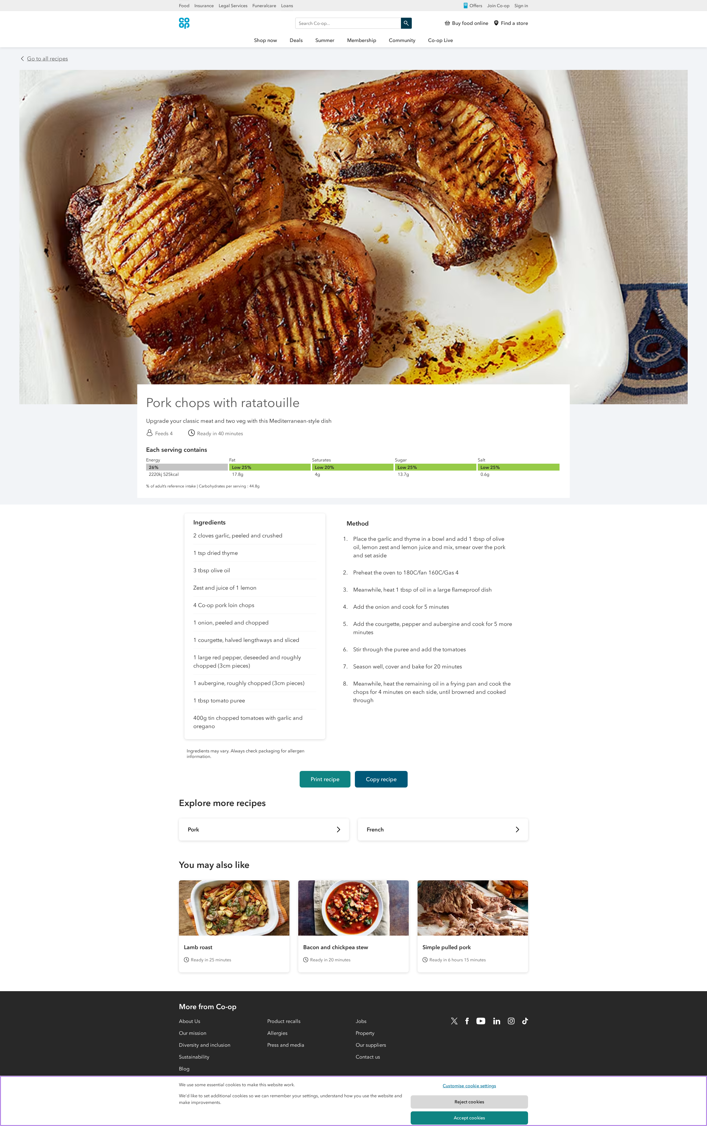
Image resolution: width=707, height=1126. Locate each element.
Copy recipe (381, 779)
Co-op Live (440, 40)
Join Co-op (498, 5)
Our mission (192, 1033)
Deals (296, 40)
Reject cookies (469, 1101)
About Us (189, 1021)
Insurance (204, 5)
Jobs (361, 1021)
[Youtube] (480, 1021)
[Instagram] (511, 1021)
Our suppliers (371, 1045)
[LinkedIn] (496, 1021)
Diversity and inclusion (204, 1045)
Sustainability (194, 1057)
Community (402, 40)
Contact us (368, 1057)
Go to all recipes (47, 58)
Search (406, 23)
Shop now (265, 40)
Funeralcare (264, 5)
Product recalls (283, 1021)
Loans (287, 5)
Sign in (521, 5)
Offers (475, 5)
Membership (361, 40)
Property (365, 1033)
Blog (184, 1069)
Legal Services (233, 5)
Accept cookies (469, 1117)
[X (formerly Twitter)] (454, 1021)
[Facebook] (467, 1021)
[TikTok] (525, 1021)
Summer (324, 40)
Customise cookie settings (469, 1085)
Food (184, 5)
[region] (353, 1101)
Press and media (285, 1045)
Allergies (277, 1033)
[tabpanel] (254, 637)
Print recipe (325, 779)
